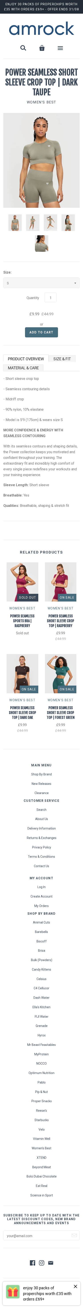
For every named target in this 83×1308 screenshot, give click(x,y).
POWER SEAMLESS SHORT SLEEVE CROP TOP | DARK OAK (22, 713)
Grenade (42, 1026)
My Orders (41, 906)
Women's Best (41, 102)
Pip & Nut (41, 1092)
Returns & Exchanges (41, 838)
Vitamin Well (41, 1139)
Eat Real (41, 1186)
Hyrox (42, 1035)
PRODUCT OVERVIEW (26, 359)
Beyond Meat (41, 1167)
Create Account (41, 896)
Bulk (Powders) (41, 960)
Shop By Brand (41, 774)
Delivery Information (41, 828)
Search (41, 809)
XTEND (41, 1157)
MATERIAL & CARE (23, 368)
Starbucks (42, 1120)
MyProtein (41, 1054)
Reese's (41, 1110)
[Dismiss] (75, 1287)
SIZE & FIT (62, 359)
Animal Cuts (41, 922)
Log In (41, 887)
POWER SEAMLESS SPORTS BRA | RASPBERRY (22, 621)
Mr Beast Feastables (41, 1045)
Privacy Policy (41, 847)
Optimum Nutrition (41, 1073)
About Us (41, 819)
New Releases (41, 784)
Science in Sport (41, 1195)
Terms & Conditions (41, 856)
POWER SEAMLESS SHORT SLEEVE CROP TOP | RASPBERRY (60, 621)
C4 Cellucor (41, 988)
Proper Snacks (41, 1101)
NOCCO (41, 1063)
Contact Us (41, 866)
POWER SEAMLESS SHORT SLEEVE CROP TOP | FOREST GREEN (61, 713)
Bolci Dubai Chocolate (42, 1176)
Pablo (42, 1082)
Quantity (33, 298)
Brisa (41, 950)
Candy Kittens (41, 969)
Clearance (42, 793)
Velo (42, 1129)
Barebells (41, 932)
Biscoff (42, 941)
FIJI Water (41, 1016)
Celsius (41, 979)
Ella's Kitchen (41, 1007)
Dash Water (41, 997)
